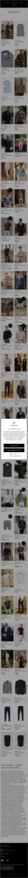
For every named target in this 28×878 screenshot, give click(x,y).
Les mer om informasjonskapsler (14, 441)
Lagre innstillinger (14, 450)
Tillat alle (14, 445)
